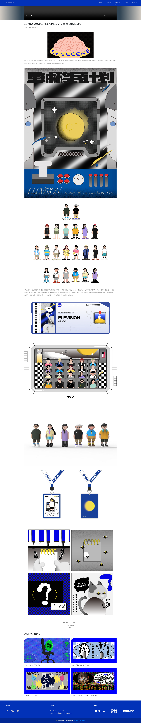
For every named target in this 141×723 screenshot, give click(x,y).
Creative (117, 3)
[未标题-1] (128, 711)
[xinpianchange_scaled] (99, 711)
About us (134, 3)
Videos (109, 3)
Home (100, 3)
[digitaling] (114, 711)
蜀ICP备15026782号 (79, 720)
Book (126, 3)
